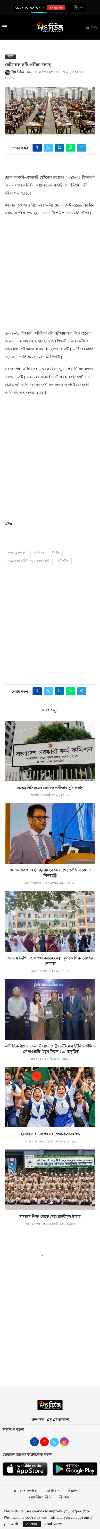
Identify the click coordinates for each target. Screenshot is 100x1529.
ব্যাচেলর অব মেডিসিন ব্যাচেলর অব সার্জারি (29, 561)
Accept (31, 1524)
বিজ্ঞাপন (73, 1491)
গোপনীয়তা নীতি (40, 1497)
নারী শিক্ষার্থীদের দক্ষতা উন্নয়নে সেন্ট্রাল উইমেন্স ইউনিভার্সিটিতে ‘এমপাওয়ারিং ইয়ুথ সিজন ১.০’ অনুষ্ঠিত (50, 1049)
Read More (53, 1524)
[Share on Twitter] (48, 148)
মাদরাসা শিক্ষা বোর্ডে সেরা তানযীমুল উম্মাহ (50, 1217)
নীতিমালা (65, 1497)
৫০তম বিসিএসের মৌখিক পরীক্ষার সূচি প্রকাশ (50, 788)
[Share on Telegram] (81, 148)
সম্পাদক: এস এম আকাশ (50, 1420)
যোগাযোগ (52, 1491)
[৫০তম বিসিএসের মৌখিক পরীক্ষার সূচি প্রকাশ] (50, 751)
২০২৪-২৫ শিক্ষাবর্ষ (16, 553)
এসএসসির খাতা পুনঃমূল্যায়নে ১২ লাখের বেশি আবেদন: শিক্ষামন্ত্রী (50, 873)
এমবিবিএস (38, 553)
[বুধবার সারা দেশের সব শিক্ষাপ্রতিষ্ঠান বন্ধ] (50, 1097)
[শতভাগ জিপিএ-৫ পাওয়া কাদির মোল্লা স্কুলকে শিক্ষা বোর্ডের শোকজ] (50, 921)
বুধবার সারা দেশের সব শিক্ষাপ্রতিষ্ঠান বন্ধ (50, 1134)
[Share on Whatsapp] (70, 148)
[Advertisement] (50, 271)
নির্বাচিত (55, 553)
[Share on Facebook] (37, 148)
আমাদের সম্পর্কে (25, 1491)
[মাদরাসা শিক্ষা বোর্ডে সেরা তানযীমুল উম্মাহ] (50, 1179)
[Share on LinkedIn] (59, 148)
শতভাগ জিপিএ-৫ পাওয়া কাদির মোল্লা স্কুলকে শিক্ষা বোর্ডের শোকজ (50, 961)
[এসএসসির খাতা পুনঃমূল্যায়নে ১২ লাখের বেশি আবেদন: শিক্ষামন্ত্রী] (50, 833)
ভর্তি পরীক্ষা (63, 561)
